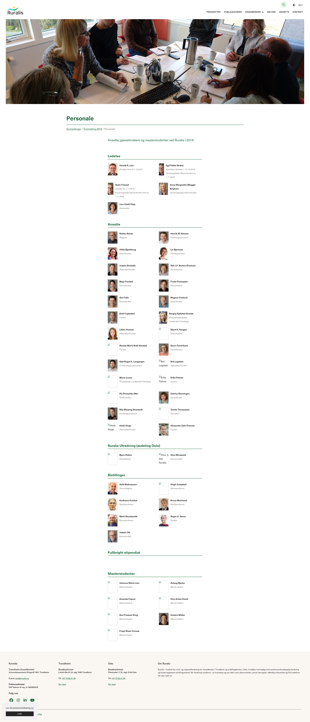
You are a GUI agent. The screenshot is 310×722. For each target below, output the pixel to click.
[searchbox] (284, 5)
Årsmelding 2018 (92, 129)
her (32, 708)
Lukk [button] (20, 714)
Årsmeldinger (73, 129)
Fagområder (253, 11)
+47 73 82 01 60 (69, 678)
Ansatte (284, 11)
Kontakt (298, 11)
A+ (300, 5)
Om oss (271, 11)
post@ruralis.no (22, 678)
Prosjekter (213, 11)
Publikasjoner (233, 11)
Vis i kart (62, 684)
